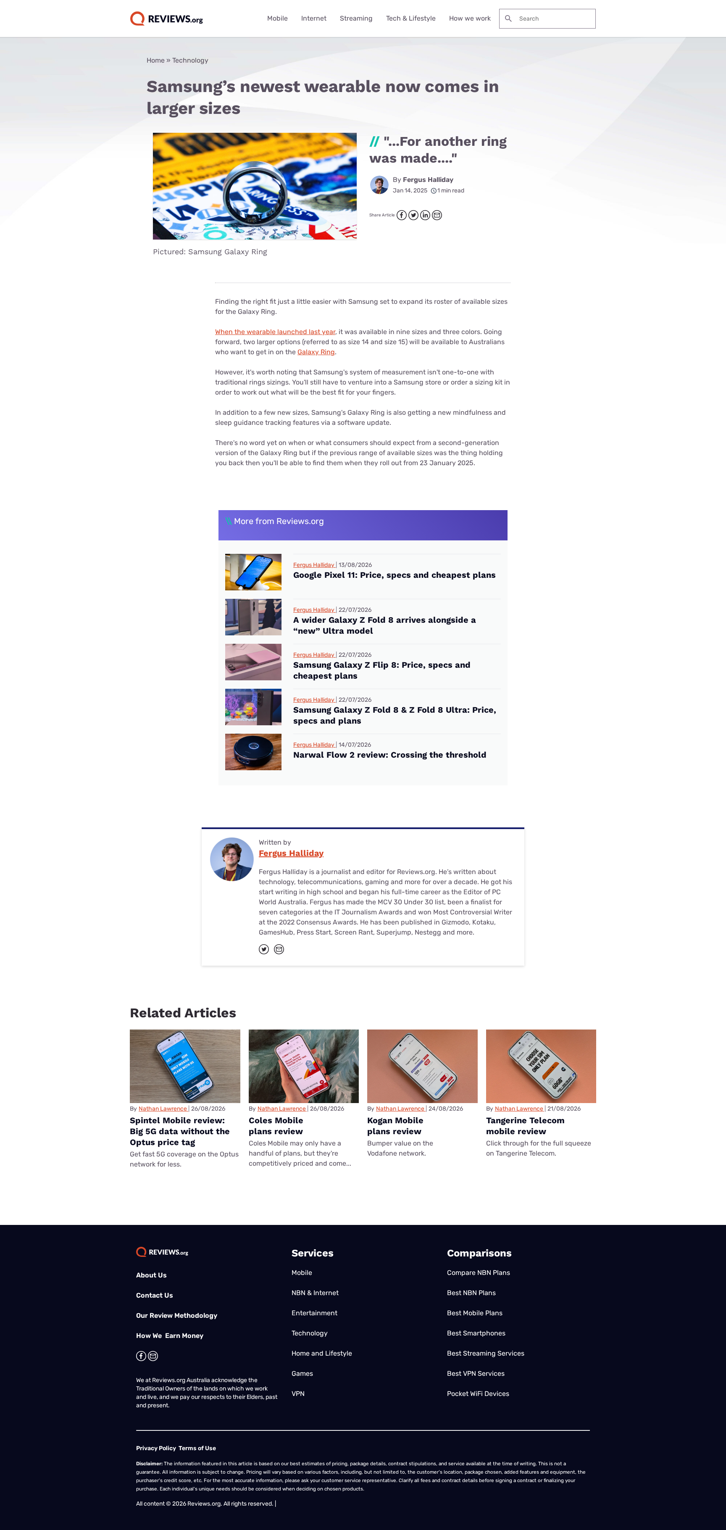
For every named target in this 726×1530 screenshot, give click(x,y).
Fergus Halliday (428, 180)
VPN (298, 1394)
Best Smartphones (476, 1333)
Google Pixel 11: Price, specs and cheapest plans (394, 575)
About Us (151, 1275)
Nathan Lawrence (163, 1108)
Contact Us (154, 1295)
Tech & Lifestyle (411, 18)
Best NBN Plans (471, 1293)
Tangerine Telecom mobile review (525, 1125)
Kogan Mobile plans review (395, 1125)
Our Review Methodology (176, 1315)
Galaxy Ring (316, 352)
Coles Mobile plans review (276, 1125)
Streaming (356, 18)
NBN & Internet (315, 1293)
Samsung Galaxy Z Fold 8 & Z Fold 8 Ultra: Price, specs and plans (394, 715)
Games (302, 1373)
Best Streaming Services (485, 1353)
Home (156, 60)
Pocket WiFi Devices (478, 1394)
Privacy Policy (156, 1448)
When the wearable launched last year (275, 332)
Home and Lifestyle (322, 1353)
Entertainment (314, 1313)
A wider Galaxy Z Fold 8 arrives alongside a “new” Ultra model (384, 625)
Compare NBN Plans (478, 1273)
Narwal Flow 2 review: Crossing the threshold (390, 755)
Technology (190, 60)
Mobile (277, 18)
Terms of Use (197, 1448)
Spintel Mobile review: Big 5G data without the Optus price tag (180, 1131)
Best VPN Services (476, 1373)
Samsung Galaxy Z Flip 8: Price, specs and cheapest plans (382, 670)
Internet (313, 18)
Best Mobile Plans (474, 1313)
